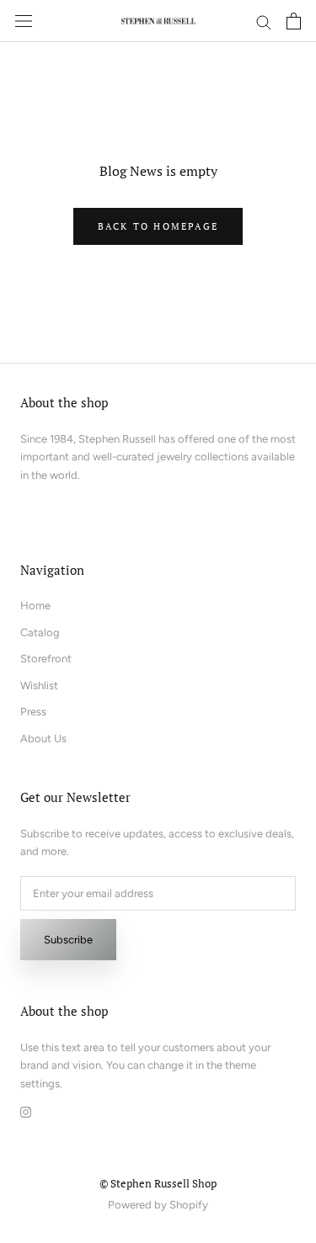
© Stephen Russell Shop (158, 1183)
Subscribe (68, 939)
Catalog (40, 632)
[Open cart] (294, 21)
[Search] (263, 21)
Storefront (46, 658)
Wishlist (39, 685)
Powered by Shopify (158, 1204)
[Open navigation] (23, 21)
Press (33, 711)
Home (35, 605)
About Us (43, 738)
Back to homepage (158, 226)
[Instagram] (25, 1110)
